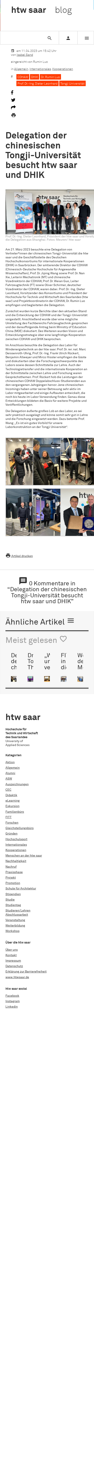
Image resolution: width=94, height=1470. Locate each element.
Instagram (12, 1001)
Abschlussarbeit (16, 914)
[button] (19, 462)
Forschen (11, 822)
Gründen (11, 833)
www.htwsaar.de (17, 977)
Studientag (13, 905)
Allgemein (21, 69)
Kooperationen (62, 69)
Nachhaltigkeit (15, 861)
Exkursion (12, 806)
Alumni (10, 773)
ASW (8, 778)
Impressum (13, 960)
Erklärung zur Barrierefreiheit (26, 971)
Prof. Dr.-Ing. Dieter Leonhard (37, 83)
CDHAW (22, 77)
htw (41, 10)
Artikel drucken (19, 556)
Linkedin (11, 1006)
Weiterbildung (15, 925)
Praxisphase (14, 872)
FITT (8, 817)
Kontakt (11, 955)
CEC (8, 789)
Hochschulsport (16, 839)
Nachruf (11, 866)
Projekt (10, 877)
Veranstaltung (15, 920)
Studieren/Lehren (17, 910)
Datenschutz (14, 966)
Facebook (12, 995)
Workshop (12, 931)
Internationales (40, 69)
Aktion (10, 762)
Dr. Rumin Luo (50, 77)
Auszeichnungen (17, 784)
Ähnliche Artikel (40, 621)
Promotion (12, 883)
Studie (10, 899)
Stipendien (13, 894)
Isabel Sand (25, 54)
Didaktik (11, 795)
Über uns (11, 949)
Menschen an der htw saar (23, 855)
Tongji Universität (72, 83)
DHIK (34, 77)
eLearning (12, 800)
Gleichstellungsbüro (19, 828)
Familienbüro (14, 811)
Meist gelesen (36, 640)
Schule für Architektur (20, 888)
